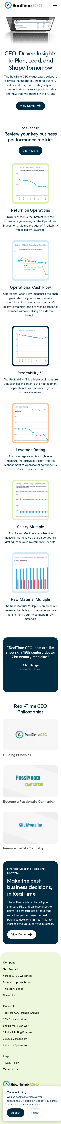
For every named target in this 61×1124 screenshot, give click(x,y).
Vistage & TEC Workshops (18, 975)
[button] (54, 5)
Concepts (9, 1006)
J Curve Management (15, 1038)
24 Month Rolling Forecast (17, 1032)
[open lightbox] (30, 734)
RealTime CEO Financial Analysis (21, 1012)
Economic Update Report (17, 982)
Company (9, 962)
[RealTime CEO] (21, 1084)
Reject (35, 1112)
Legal (6, 1056)
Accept (15, 1112)
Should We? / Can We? (16, 1025)
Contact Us (9, 995)
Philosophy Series (13, 988)
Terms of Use (10, 1069)
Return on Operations (15, 1045)
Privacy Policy (11, 1062)
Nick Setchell (10, 969)
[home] (23, 5)
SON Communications (15, 1019)
